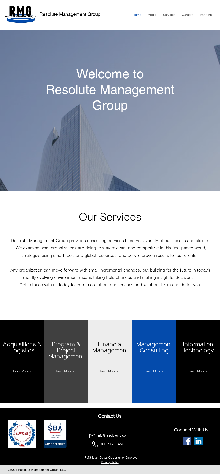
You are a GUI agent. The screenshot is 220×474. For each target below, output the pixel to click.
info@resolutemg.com (113, 435)
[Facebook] (187, 441)
